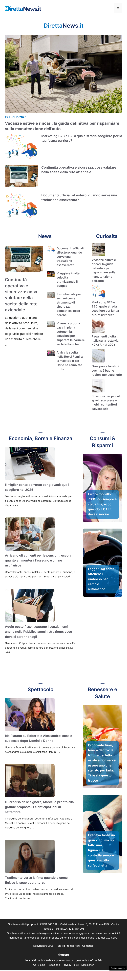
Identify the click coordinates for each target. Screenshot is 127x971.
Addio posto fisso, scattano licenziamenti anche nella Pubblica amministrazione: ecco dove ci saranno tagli (38, 632)
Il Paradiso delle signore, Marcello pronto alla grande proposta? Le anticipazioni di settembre (39, 807)
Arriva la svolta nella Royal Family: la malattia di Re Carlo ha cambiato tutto (70, 361)
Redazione (54, 964)
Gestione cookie (118, 968)
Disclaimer (87, 964)
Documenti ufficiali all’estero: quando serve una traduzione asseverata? (70, 257)
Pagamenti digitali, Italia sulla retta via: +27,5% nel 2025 (105, 340)
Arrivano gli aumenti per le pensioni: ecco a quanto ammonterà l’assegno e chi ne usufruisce (38, 560)
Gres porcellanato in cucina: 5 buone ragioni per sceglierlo (107, 370)
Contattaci (88, 945)
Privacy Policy (71, 964)
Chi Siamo (39, 964)
